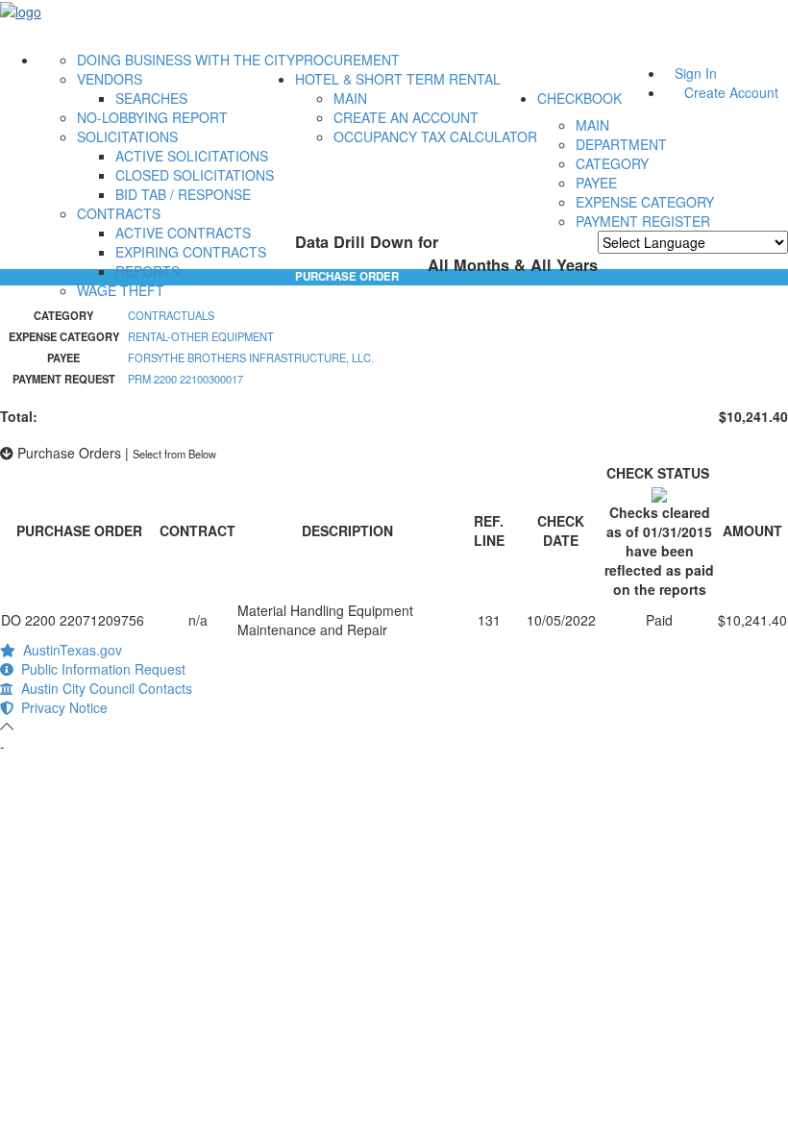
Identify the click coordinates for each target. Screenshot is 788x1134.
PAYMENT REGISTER (643, 221)
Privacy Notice (60, 707)
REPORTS (147, 271)
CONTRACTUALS (171, 315)
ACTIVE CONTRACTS (183, 232)
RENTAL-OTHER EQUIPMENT (201, 336)
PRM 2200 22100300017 (185, 378)
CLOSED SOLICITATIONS (194, 175)
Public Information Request (99, 668)
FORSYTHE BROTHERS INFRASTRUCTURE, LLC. (251, 357)
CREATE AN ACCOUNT (406, 117)
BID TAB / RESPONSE (183, 194)
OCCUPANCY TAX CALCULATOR (435, 136)
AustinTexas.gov (68, 649)
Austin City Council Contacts (102, 688)
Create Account (731, 92)
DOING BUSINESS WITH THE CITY (186, 59)
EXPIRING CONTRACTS (190, 251)
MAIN (350, 98)
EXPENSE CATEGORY (645, 201)
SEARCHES (151, 98)
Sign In (696, 73)
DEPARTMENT (621, 144)
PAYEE (596, 182)
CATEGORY (612, 163)
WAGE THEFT (120, 290)
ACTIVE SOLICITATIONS (191, 155)
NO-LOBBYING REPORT (152, 117)
